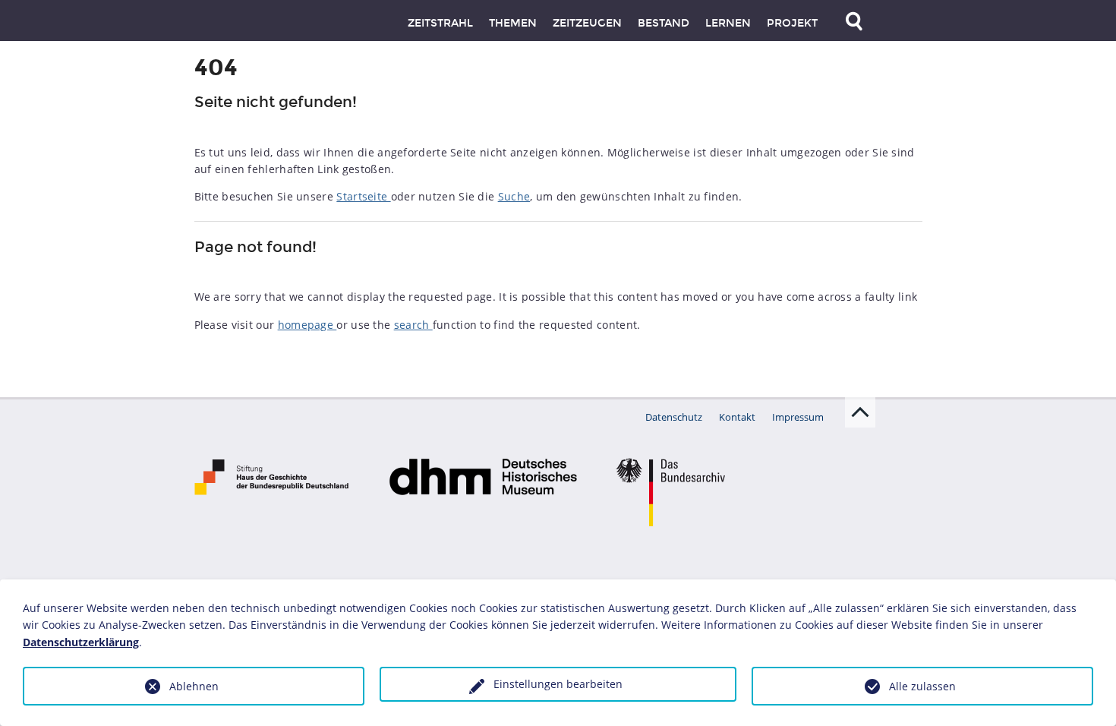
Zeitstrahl (440, 23)
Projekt (792, 23)
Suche (514, 196)
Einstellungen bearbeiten (558, 684)
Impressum (798, 417)
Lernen (728, 23)
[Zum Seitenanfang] (860, 412)
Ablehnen (194, 686)
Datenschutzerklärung (81, 642)
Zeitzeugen (587, 23)
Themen (513, 23)
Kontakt (737, 417)
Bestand (663, 23)
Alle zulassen (922, 686)
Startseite (363, 196)
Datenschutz (673, 417)
